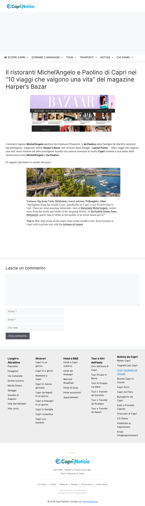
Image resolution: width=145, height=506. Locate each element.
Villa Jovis (13, 408)
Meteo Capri (123, 360)
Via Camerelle (15, 375)
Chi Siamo (122, 418)
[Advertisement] (72, 33)
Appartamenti (70, 397)
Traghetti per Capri (127, 365)
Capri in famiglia (44, 409)
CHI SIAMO (123, 57)
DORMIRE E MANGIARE (46, 57)
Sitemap (74, 484)
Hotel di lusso (70, 387)
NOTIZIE (105, 57)
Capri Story (123, 387)
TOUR (69, 57)
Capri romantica (44, 414)
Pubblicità (63, 484)
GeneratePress (90, 501)
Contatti (53, 484)
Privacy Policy (87, 484)
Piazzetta (13, 366)
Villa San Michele (17, 403)
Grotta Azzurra (16, 380)
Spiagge (12, 390)
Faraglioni (13, 371)
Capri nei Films (125, 391)
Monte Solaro (15, 385)
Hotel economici (72, 392)
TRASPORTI (87, 57)
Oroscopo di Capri (127, 413)
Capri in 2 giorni (44, 370)
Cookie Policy (101, 484)
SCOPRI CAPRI (16, 57)
